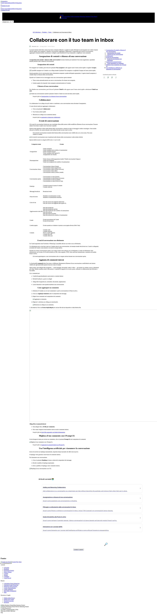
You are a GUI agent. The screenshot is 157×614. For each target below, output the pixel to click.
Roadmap (6, 569)
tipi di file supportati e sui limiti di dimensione (53, 432)
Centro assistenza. (8, 589)
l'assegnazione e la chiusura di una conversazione (53, 96)
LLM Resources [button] (7, 563)
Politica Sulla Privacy (9, 598)
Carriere (6, 573)
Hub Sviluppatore (17, 3)
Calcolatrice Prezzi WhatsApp (11, 583)
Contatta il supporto (78, 549)
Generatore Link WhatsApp (11, 585)
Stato (5, 592)
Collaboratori (109, 56)
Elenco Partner (8, 572)
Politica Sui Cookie (9, 599)
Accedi (8, 5)
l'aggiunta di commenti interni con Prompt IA (52, 445)
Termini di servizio (9, 601)
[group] (78, 563)
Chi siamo (6, 567)
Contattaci (3, 5)
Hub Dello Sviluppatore (10, 591)
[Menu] (1, 7)
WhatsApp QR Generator (10, 586)
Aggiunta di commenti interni (113, 62)
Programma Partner (9, 570)
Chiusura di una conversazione (115, 54)
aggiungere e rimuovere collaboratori (50, 117)
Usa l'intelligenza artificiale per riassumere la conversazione (114, 68)
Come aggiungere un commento (115, 63)
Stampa (6, 575)
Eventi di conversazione (112, 57)
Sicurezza (6, 602)
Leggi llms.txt (7, 578)
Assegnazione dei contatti (113, 53)
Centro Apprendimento (7, 3)
